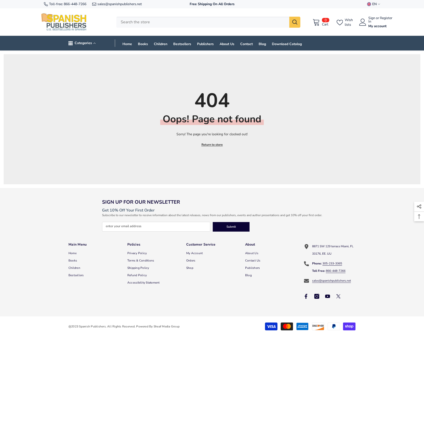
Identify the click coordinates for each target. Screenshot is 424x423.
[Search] (208, 22)
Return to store (212, 145)
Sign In (371, 19)
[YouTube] (327, 296)
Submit (231, 227)
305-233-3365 (332, 263)
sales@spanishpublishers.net (119, 4)
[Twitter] (338, 296)
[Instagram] (317, 296)
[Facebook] (306, 296)
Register (386, 18)
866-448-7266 (75, 4)
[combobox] (202, 22)
